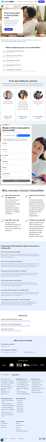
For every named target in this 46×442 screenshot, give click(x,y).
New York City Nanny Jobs (37, 381)
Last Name (4, 149)
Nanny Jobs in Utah (17, 4)
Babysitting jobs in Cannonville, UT (9, 352)
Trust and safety (19, 425)
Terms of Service (23, 140)
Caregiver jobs (20, 408)
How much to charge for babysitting (6, 389)
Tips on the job (4, 393)
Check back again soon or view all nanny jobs (16, 41)
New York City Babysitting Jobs (23, 381)
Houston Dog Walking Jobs (7, 407)
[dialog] (2, 440)
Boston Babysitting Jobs (22, 392)
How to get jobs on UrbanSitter (7, 383)
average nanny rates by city (23, 266)
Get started (8, 29)
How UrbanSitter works (6, 379)
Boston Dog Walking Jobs (7, 412)
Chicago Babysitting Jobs (22, 383)
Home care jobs (20, 411)
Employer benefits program (21, 431)
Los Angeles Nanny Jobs (37, 384)
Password (4, 167)
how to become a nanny (34, 255)
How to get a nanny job (6, 384)
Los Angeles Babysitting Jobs (23, 384)
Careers (17, 427)
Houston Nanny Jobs (36, 386)
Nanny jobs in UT (5, 346)
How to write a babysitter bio (7, 386)
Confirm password (6, 173)
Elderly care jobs (20, 410)
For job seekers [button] (15, 374)
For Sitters (25, 1)
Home (2, 4)
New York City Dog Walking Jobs (7, 401)
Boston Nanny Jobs (36, 390)
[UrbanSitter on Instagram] (42, 438)
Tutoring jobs (19, 402)
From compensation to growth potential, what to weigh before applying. (15, 321)
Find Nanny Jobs (8, 4)
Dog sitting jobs (20, 406)
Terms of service (13, 438)
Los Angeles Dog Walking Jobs (8, 405)
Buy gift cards (4, 427)
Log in (36, 1)
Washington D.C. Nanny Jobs (38, 388)
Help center (3, 425)
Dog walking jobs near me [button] (6, 398)
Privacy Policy (16, 140)
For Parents (30, 1)
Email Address (5, 155)
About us (18, 423)
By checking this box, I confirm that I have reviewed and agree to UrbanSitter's (15, 139)
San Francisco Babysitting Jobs (23, 393)
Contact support (4, 423)
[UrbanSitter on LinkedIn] (44, 438)
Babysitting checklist (5, 392)
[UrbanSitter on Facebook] (40, 438)
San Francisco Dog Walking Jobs (7, 415)
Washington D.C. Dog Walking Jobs (8, 410)
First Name (4, 143)
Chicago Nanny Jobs (36, 383)
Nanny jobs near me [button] (35, 379)
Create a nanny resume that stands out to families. (11, 330)
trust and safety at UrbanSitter (15, 285)
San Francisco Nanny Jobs (37, 392)
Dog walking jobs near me (29, 352)
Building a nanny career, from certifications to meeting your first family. (15, 325)
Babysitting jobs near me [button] (21, 379)
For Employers (20, 1)
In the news (18, 429)
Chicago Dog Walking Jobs (7, 403)
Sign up (41, 1)
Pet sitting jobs (20, 404)
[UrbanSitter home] (8, 1)
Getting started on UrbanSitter (7, 381)
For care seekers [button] (5, 374)
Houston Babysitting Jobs (22, 386)
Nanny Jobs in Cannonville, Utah (30, 4)
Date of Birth (5, 161)
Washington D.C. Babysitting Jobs (23, 389)
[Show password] (29, 169)
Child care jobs (20, 400)
